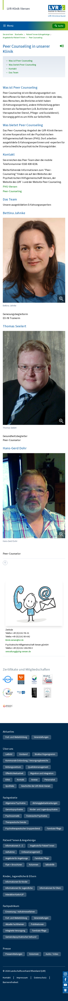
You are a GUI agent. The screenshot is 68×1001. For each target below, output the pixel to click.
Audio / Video (52, 954)
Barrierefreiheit (10, 982)
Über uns (8, 749)
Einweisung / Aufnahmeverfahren (20, 911)
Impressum (22, 977)
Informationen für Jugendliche (19, 888)
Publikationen (37, 924)
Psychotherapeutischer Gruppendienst (22, 828)
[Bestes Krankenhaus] (34, 693)
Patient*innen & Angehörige (38, 34)
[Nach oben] (5, 563)
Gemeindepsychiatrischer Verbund (20, 937)
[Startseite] (56, 8)
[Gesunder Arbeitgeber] (47, 693)
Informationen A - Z (14, 845)
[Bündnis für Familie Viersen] (8, 693)
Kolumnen (33, 864)
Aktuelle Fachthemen (14, 924)
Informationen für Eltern (50, 888)
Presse (7, 948)
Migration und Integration (41, 773)
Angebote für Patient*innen (14, 37)
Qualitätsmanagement (38, 767)
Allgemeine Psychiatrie (15, 803)
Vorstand (23, 754)
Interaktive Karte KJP (14, 894)
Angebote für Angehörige (16, 858)
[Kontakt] (65, 990)
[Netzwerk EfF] (47, 679)
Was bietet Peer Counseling (22, 64)
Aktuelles (8, 731)
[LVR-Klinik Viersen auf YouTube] (65, 985)
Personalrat (50, 779)
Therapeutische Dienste (15, 822)
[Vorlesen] (63, 47)
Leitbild (8, 754)
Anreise (34, 779)
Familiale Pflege (54, 828)
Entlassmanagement (31, 852)
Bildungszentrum (13, 767)
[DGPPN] (21, 679)
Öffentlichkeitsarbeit (14, 773)
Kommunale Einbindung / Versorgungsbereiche (26, 760)
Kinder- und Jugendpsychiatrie (43, 809)
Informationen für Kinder (16, 881)
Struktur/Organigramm (45, 754)
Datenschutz (40, 977)
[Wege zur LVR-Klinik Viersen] (21, 693)
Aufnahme (10, 852)
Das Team (13, 72)
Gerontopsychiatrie (14, 809)
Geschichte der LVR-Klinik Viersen (35, 786)
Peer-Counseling (12, 191)
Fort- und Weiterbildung (16, 737)
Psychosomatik (12, 815)
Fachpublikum (11, 906)
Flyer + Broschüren (13, 864)
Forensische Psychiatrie (36, 815)
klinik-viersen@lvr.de (14, 640)
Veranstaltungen (41, 737)
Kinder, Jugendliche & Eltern (19, 876)
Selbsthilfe (49, 864)
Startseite (19, 34)
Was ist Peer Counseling (21, 60)
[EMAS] (34, 679)
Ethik (7, 779)
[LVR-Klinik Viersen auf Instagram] (65, 974)
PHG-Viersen (10, 186)
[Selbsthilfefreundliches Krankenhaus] (8, 706)
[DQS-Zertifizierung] (8, 679)
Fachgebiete (10, 797)
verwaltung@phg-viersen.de (18, 651)
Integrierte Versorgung (15, 930)
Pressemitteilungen (13, 954)
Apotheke (9, 786)
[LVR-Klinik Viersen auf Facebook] (65, 979)
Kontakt (13, 68)
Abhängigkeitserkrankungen (45, 803)
